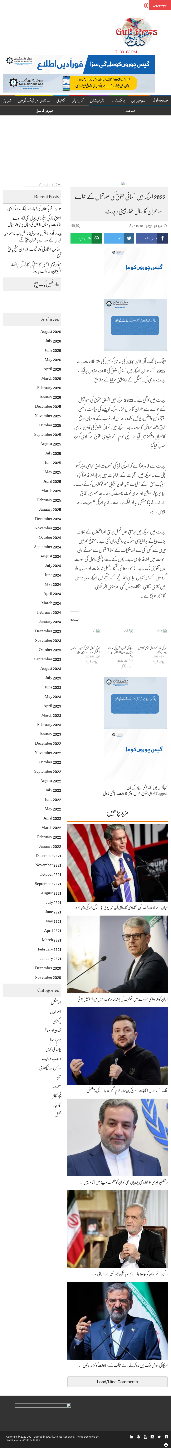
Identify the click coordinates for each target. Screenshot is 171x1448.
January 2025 (50, 509)
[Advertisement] (85, 147)
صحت (57, 1086)
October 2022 (50, 762)
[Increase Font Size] (78, 226)
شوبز (7, 101)
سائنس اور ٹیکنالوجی (34, 101)
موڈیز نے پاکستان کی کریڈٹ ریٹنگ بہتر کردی (34, 208)
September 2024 (47, 546)
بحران (137, 793)
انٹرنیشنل (97, 101)
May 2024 (53, 584)
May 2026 (53, 359)
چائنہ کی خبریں (132, 788)
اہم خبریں (138, 101)
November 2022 (48, 752)
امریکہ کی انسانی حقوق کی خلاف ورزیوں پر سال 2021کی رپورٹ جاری (120, 652)
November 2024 (48, 528)
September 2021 (48, 883)
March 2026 (51, 378)
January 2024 (50, 621)
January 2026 (50, 397)
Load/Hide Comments (117, 1381)
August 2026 (50, 331)
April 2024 (52, 593)
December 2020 (48, 968)
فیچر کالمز (44, 111)
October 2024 (50, 537)
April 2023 (52, 706)
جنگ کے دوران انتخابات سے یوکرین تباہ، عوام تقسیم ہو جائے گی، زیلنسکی (127, 1090)
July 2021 (53, 902)
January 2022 (50, 846)
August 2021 (51, 893)
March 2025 (51, 490)
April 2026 (52, 369)
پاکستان (118, 101)
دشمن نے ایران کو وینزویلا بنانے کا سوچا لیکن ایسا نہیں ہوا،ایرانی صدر (130, 1274)
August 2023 (50, 668)
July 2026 (53, 341)
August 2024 (50, 556)
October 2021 (50, 874)
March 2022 (51, 827)
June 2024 (53, 575)
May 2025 (53, 472)
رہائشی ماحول (110, 793)
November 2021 (48, 865)
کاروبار (77, 101)
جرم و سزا (55, 1040)
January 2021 (50, 958)
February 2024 (49, 612)
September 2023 (47, 659)
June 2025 (53, 462)
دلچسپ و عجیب (51, 1058)
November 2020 (48, 977)
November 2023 (48, 640)
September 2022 (47, 771)
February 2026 (49, 387)
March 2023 (51, 715)
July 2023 (53, 677)
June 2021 (53, 911)
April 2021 (52, 930)
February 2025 (49, 500)
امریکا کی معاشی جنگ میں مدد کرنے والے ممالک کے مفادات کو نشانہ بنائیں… (123, 1365)
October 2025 (50, 425)
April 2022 (52, 818)
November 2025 (48, 415)
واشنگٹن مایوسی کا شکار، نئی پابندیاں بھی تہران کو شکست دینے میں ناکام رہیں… (124, 1182)
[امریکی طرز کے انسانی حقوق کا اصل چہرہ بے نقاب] (152, 637)
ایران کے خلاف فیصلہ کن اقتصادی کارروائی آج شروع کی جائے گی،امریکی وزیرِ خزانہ (121, 907)
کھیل (61, 101)
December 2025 (48, 406)
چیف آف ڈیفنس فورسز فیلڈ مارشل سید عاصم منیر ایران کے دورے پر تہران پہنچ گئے (93, 5)
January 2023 (50, 734)
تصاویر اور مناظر (52, 1030)
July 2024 (53, 565)
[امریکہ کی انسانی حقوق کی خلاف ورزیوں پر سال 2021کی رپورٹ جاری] (118, 637)
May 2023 (53, 696)
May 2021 (53, 921)
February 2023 (49, 724)
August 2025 (50, 444)
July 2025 (53, 453)
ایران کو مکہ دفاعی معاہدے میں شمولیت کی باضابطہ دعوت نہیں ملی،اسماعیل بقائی (123, 999)
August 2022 (50, 780)
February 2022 (49, 837)
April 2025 (52, 481)
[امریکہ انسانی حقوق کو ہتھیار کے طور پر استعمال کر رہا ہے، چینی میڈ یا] (85, 637)
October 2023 (50, 649)
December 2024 (48, 518)
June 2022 (53, 799)
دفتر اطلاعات (125, 793)
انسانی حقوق (148, 793)
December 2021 (48, 855)
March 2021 (51, 940)
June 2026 (53, 350)
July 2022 (53, 790)
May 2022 (53, 809)
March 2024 (51, 603)
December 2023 (48, 631)
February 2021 (49, 949)
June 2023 (53, 687)
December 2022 (48, 743)
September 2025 (47, 434)
